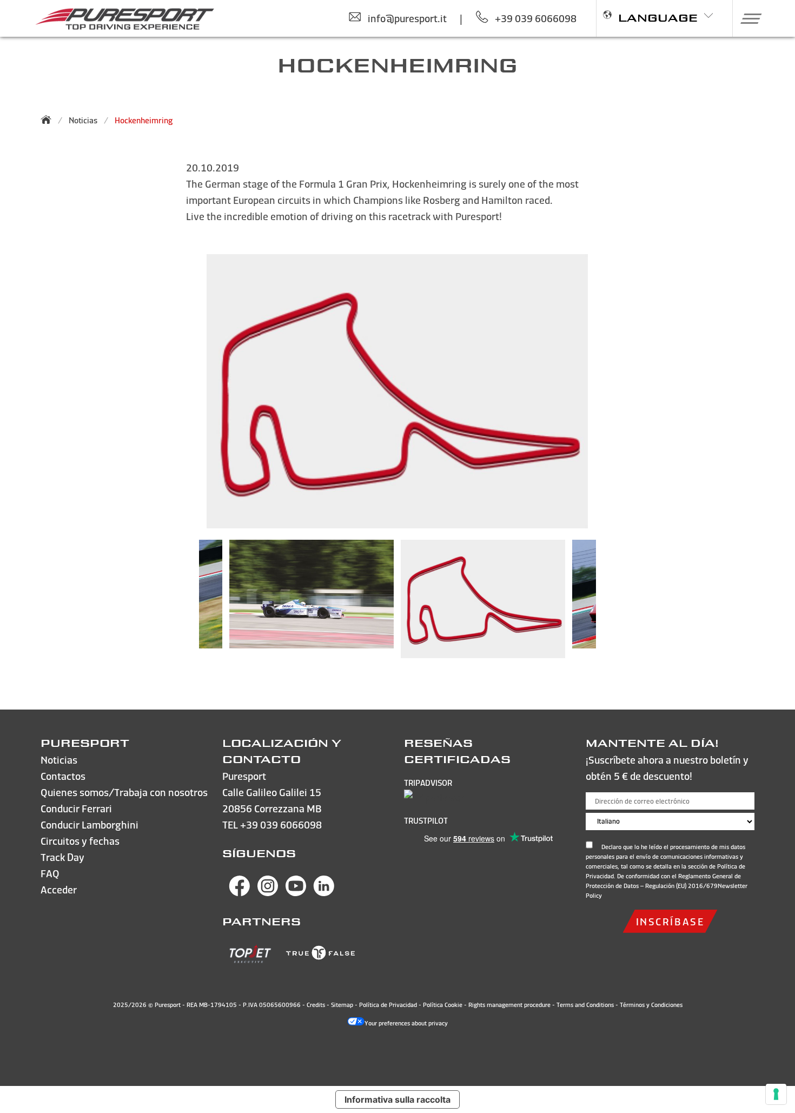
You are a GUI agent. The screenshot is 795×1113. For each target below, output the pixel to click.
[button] (747, 18)
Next (612, 605)
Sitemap (342, 1005)
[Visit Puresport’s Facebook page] (239, 892)
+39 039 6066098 (281, 824)
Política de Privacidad (388, 1005)
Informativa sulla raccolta (398, 1099)
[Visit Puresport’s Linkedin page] (324, 892)
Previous (183, 605)
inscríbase (670, 921)
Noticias (83, 120)
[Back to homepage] (49, 119)
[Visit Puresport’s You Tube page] (296, 892)
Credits (316, 1005)
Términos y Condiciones (651, 1005)
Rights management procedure (509, 1005)
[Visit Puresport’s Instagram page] (268, 892)
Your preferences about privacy (406, 1023)
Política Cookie (442, 1005)
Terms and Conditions (585, 1005)
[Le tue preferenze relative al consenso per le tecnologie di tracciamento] (776, 1094)
